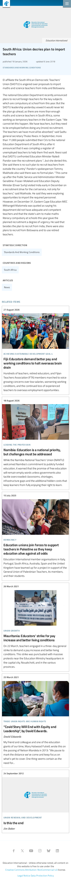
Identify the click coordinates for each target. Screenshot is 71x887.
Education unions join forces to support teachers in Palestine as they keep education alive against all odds (35, 536)
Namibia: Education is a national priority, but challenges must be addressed (35, 443)
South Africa (10, 269)
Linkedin (57, 851)
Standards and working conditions (22, 252)
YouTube (31, 851)
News (7, 287)
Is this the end (35, 801)
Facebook (13, 851)
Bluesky (48, 851)
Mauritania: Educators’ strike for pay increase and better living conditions (35, 627)
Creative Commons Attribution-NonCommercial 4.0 (31, 869)
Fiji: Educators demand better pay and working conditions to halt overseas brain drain (35, 350)
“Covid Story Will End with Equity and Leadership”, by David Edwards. (35, 720)
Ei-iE (5, 4)
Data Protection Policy (42, 875)
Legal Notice (23, 875)
